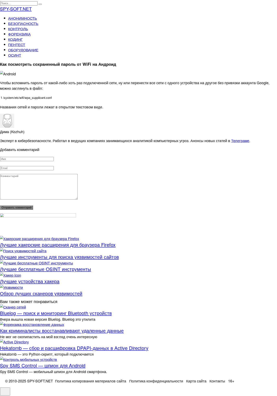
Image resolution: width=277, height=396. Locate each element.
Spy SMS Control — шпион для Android (42, 365)
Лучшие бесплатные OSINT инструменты (45, 268)
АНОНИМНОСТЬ (22, 18)
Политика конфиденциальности (156, 380)
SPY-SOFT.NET (16, 8)
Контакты (217, 380)
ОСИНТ (14, 55)
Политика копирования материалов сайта (90, 380)
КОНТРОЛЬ (18, 28)
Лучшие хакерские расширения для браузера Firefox (58, 244)
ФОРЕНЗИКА (19, 34)
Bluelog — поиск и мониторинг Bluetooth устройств (56, 313)
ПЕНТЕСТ (16, 44)
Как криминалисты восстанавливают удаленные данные (62, 330)
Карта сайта (196, 380)
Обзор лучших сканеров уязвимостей (41, 293)
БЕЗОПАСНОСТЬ (23, 23)
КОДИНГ (15, 39)
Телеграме (240, 140)
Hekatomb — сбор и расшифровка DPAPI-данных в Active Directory (74, 347)
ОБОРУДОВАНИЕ (23, 49)
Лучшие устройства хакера (29, 281)
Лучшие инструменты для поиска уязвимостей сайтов (59, 256)
